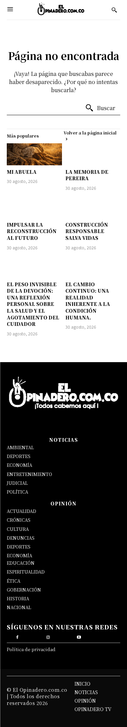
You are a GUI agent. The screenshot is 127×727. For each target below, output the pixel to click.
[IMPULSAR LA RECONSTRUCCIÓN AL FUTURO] (34, 207)
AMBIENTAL (20, 447)
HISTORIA (18, 598)
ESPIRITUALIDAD (26, 571)
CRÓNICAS (18, 520)
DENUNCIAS (21, 538)
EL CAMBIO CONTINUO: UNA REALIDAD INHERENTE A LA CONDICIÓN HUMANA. (87, 301)
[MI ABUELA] (34, 154)
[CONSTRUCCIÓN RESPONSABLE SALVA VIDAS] (93, 207)
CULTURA (18, 529)
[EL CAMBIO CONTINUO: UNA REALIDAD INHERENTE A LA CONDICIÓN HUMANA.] (93, 267)
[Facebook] (17, 636)
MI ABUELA (22, 171)
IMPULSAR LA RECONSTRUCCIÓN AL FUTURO (32, 231)
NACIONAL (19, 607)
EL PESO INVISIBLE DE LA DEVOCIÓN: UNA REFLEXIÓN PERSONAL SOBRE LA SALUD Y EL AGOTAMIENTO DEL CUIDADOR (33, 304)
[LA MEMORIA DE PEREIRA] (93, 154)
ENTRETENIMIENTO (29, 474)
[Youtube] (79, 636)
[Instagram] (48, 636)
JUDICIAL (17, 483)
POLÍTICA (17, 492)
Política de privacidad (31, 649)
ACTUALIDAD (21, 511)
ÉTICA (13, 581)
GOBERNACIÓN (24, 589)
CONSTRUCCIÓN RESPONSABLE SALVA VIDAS (86, 231)
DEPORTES (18, 456)
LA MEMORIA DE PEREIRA (86, 175)
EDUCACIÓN (21, 563)
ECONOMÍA (19, 465)
